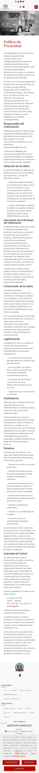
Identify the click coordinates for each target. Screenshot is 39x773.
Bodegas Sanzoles (9, 708)
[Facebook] (20, 676)
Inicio (5, 690)
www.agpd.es (13, 606)
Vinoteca (31, 712)
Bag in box (7, 712)
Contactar (7, 717)
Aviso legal (13, 690)
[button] (18, 1)
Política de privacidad (10, 694)
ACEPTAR (19, 769)
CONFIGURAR (11, 762)
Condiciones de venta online (12, 699)
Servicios (28, 708)
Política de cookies (18, 756)
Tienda (20, 708)
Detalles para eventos (19, 712)
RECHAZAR (29, 762)
